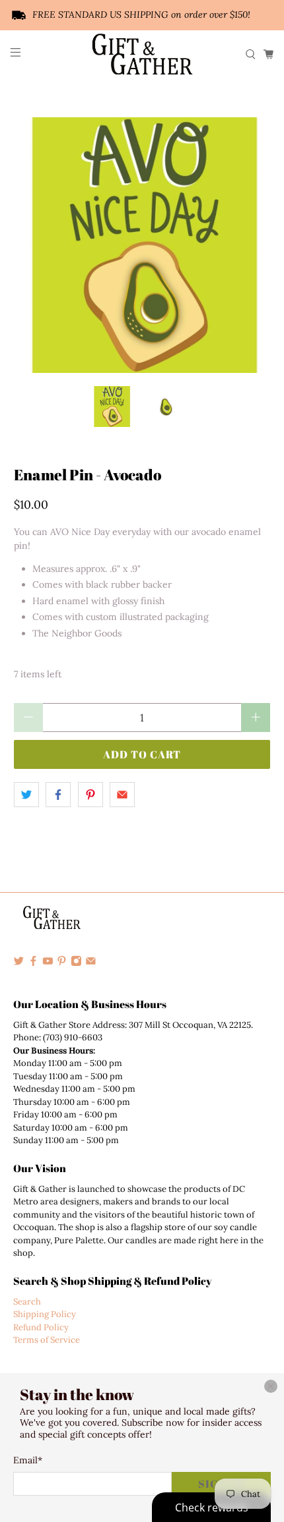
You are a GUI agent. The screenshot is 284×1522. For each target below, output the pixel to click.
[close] (270, 1386)
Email (27, 1460)
